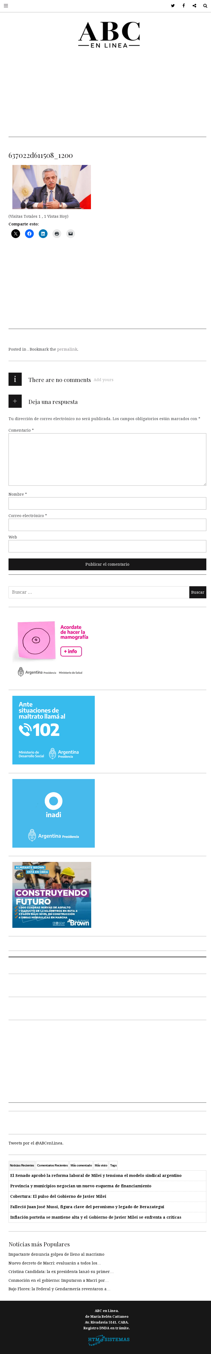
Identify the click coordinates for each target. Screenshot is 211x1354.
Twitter (171, 6)
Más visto (101, 1165)
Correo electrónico (28, 515)
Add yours (103, 380)
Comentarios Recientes (52, 1165)
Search (203, 6)
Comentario (21, 430)
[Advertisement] (107, 98)
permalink (67, 349)
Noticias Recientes (22, 1165)
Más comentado (81, 1165)
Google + (192, 6)
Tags (113, 1165)
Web (13, 537)
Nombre (18, 494)
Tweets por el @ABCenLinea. (36, 1143)
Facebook (182, 6)
